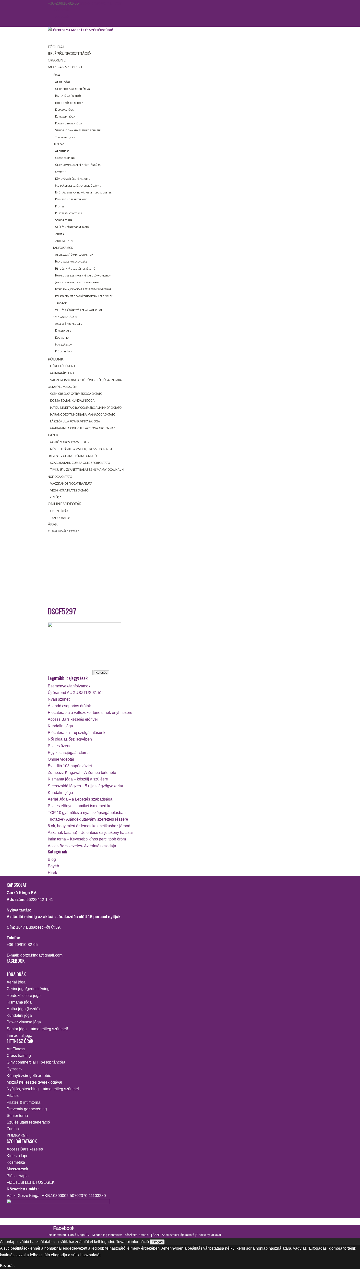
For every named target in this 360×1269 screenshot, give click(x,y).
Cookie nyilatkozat (208, 1235)
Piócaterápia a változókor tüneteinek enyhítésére (90, 712)
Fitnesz (58, 144)
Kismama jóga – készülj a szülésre (78, 779)
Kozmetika (62, 337)
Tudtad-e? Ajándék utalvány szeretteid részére (88, 819)
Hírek (52, 873)
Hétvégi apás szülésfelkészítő (75, 268)
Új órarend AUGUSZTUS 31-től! (75, 693)
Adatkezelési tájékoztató (178, 1235)
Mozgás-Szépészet (66, 67)
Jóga (56, 75)
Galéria (55, 497)
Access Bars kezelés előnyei (73, 719)
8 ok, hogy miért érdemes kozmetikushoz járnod (89, 826)
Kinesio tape (63, 330)
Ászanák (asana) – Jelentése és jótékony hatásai (90, 832)
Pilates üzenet (60, 746)
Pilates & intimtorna (68, 213)
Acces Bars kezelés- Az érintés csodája (82, 846)
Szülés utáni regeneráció (72, 227)
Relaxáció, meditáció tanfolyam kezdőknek (83, 296)
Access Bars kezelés (68, 323)
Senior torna (63, 220)
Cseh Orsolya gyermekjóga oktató (76, 393)
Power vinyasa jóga (68, 123)
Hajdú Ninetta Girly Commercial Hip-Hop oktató (85, 407)
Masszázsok (63, 344)
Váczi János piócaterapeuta (71, 483)
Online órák (59, 511)
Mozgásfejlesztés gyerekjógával (78, 185)
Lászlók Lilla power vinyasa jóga (75, 421)
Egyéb (53, 866)
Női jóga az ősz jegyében (70, 739)
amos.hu (144, 1235)
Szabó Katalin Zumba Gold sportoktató (80, 463)
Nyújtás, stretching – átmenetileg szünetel (83, 192)
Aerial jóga (63, 82)
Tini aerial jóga (65, 137)
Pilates (59, 206)
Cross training (65, 158)
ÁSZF (156, 1235)
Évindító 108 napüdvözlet (70, 766)
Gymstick (61, 172)
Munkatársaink (62, 373)
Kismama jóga (64, 109)
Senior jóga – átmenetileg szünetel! (79, 130)
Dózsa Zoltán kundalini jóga (72, 400)
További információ (132, 1242)
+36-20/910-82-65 (22, 945)
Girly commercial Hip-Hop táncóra (78, 165)
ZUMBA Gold (64, 241)
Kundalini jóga (65, 116)
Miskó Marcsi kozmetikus (69, 442)
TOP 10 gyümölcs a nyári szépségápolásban (87, 813)
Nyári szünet (59, 699)
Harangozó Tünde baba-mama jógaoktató (82, 414)
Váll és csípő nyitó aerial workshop (79, 310)
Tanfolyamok (63, 248)
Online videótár (61, 759)
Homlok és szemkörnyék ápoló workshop (83, 275)
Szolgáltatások (65, 317)
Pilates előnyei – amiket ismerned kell (80, 806)
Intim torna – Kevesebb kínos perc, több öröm (87, 839)
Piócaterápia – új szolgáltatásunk (76, 732)
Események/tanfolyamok (69, 686)
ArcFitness (62, 151)
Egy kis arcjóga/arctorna (69, 753)
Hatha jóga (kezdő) (68, 95)
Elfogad (157, 1242)
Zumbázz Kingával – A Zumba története (82, 772)
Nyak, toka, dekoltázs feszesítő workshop (83, 289)
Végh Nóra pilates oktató (69, 490)
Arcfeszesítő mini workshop (74, 254)
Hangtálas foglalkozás (71, 261)
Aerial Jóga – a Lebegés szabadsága (80, 799)
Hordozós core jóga (69, 103)
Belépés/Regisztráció (69, 53)
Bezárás (7, 1266)
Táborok (61, 303)
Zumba (59, 234)
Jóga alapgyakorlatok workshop (77, 282)
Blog (52, 859)
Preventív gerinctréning (71, 199)
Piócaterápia (63, 351)
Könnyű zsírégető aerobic (72, 178)
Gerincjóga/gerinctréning (72, 89)
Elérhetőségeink (62, 366)
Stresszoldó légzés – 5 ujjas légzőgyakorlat (85, 786)
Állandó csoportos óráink (69, 706)
